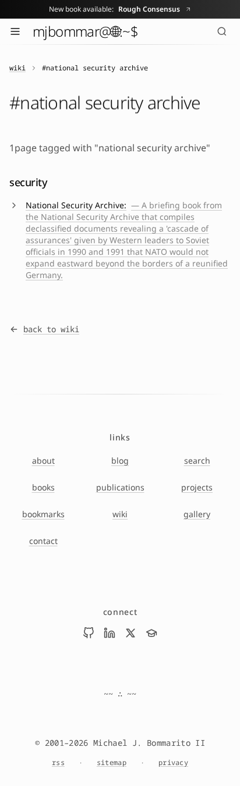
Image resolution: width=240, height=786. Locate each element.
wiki (17, 68)
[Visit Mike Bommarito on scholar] (151, 633)
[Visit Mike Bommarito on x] (130, 633)
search (197, 460)
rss (58, 762)
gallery (196, 514)
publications (120, 487)
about (43, 460)
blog (120, 460)
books (43, 487)
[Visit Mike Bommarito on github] (88, 633)
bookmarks (43, 514)
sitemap (111, 762)
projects (197, 487)
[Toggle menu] (15, 31)
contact (43, 540)
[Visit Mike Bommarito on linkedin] (109, 633)
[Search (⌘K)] (222, 31)
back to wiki (51, 329)
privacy (173, 762)
